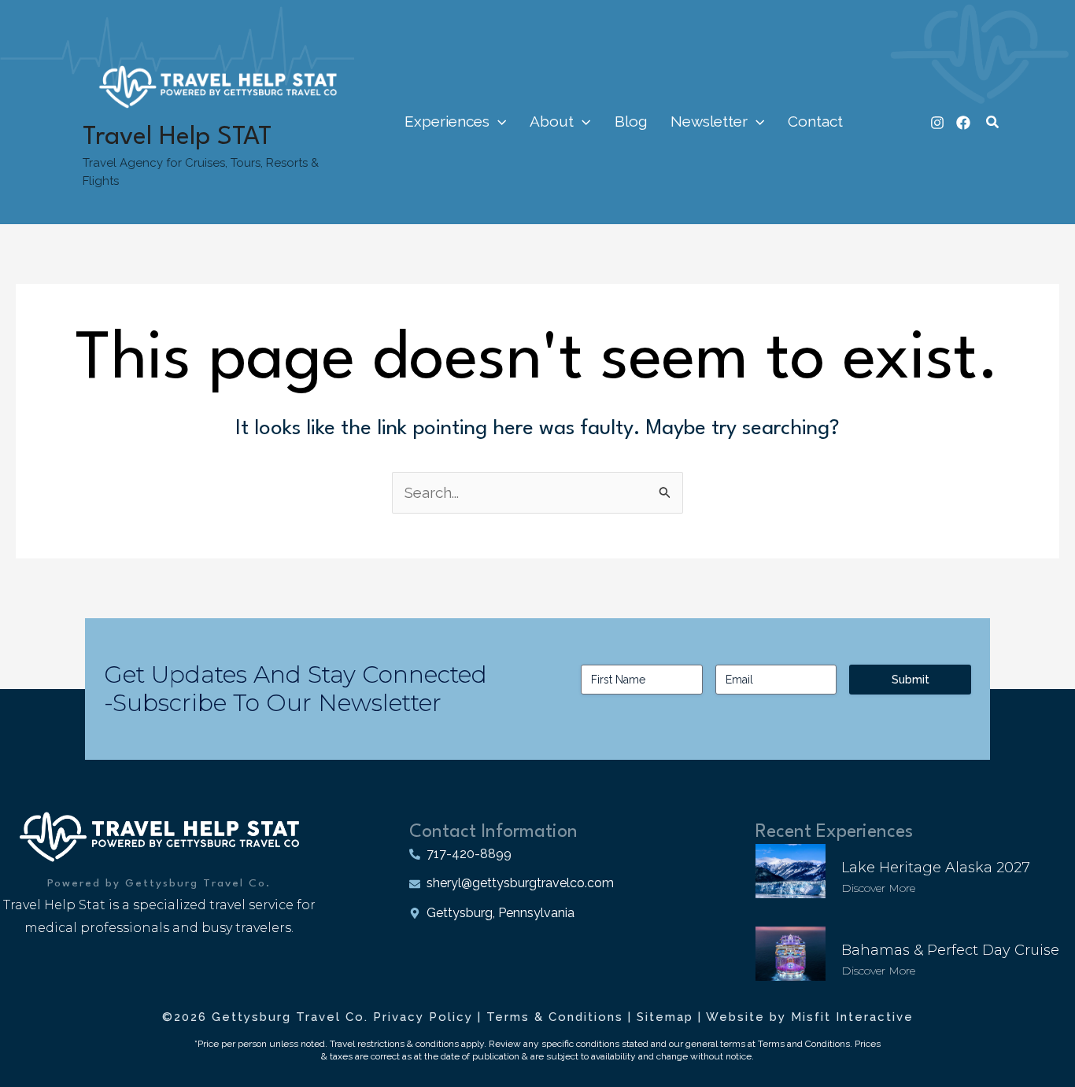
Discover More (878, 888)
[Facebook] (963, 123)
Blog (631, 121)
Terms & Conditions (554, 1017)
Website (735, 1017)
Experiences (447, 121)
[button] (497, 121)
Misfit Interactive (852, 1017)
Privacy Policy (423, 1017)
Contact (815, 121)
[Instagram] (937, 123)
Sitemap (665, 1017)
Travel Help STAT (177, 137)
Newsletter (709, 121)
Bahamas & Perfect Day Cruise (950, 950)
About (552, 121)
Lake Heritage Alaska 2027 (935, 867)
